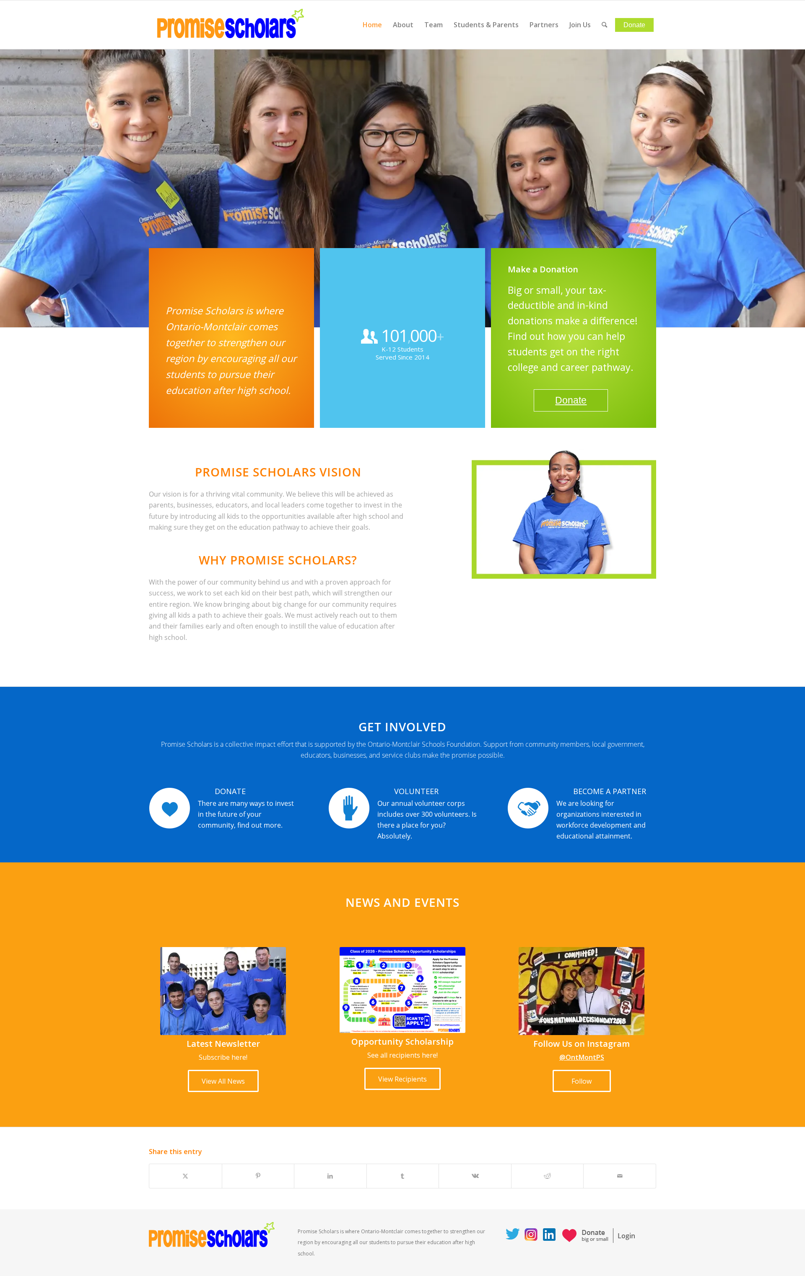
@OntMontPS (581, 1057)
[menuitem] (372, 24)
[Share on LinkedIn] (330, 1176)
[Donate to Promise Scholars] (169, 808)
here (238, 1057)
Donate (571, 400)
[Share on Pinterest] (258, 1176)
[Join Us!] (349, 808)
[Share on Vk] (475, 1176)
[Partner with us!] (528, 808)
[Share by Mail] (620, 1176)
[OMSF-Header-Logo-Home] (230, 24)
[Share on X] (185, 1176)
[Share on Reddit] (548, 1176)
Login (626, 1235)
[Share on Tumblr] (403, 1176)
